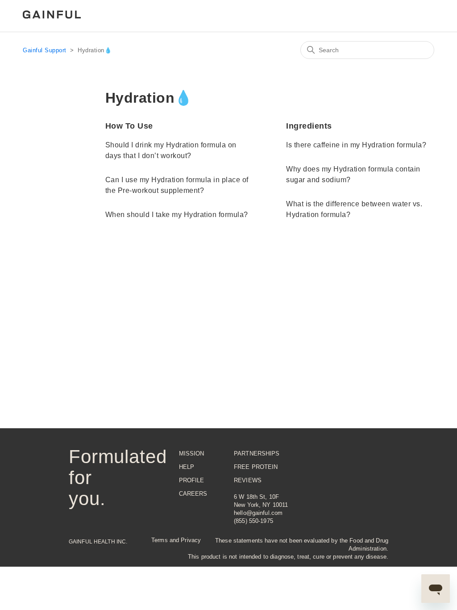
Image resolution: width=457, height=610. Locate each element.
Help (187, 467)
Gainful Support (44, 50)
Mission (191, 453)
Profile (191, 480)
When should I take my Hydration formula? (176, 214)
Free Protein (256, 467)
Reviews (248, 480)
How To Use (129, 125)
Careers (193, 493)
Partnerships (257, 453)
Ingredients (309, 125)
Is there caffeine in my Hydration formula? (356, 145)
